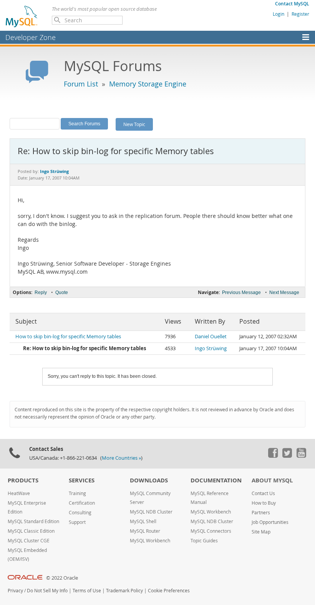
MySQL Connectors (211, 531)
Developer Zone (30, 37)
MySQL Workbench (150, 541)
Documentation (216, 480)
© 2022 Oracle (62, 578)
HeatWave (19, 493)
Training (77, 493)
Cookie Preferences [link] (169, 590)
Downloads (149, 480)
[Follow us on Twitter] (287, 455)
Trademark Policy (124, 590)
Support (77, 522)
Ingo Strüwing (211, 348)
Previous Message (241, 292)
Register (300, 14)
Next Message (284, 292)
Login (278, 14)
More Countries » (121, 458)
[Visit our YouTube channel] (301, 455)
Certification (82, 503)
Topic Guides (204, 541)
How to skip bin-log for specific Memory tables (68, 336)
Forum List (81, 83)
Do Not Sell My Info (47, 590)
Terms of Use (87, 590)
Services (81, 480)
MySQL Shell (143, 521)
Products (23, 480)
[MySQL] (22, 16)
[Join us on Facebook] (273, 455)
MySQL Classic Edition (31, 531)
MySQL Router (145, 531)
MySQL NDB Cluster (151, 512)
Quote (61, 292)
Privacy (15, 590)
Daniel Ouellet (211, 336)
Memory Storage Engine (147, 83)
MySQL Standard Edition (33, 521)
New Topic (134, 124)
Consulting (80, 512)
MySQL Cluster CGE (29, 541)
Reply (41, 292)
